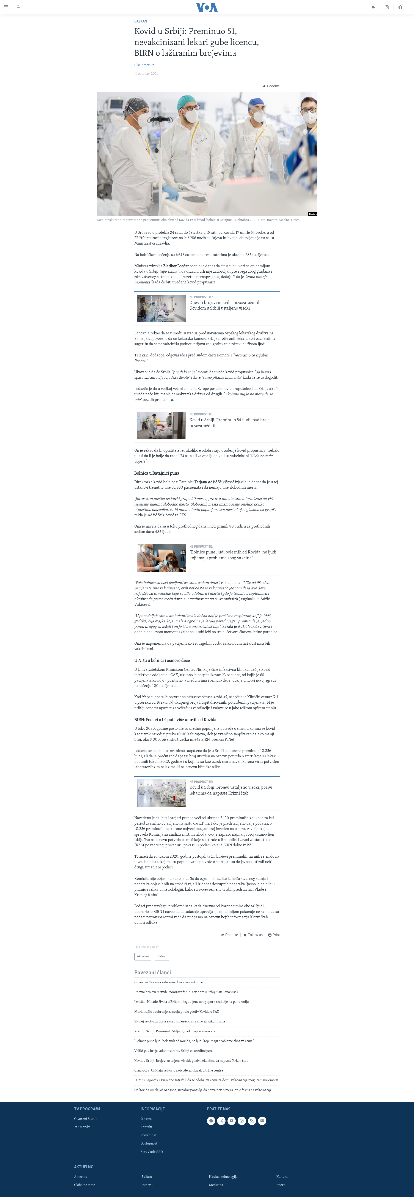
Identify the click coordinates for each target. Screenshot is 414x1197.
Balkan (140, 22)
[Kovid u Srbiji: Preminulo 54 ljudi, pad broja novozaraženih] (161, 425)
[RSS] (252, 1121)
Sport (280, 1185)
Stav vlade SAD (152, 1152)
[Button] (271, 86)
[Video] (373, 7)
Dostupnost (149, 1144)
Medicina (216, 1185)
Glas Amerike (144, 65)
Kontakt (146, 1127)
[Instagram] (387, 7)
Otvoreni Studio (85, 1119)
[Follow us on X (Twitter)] (221, 1121)
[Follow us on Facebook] (211, 1121)
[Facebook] (400, 7)
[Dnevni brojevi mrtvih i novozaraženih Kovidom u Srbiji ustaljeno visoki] (161, 308)
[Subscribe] (262, 1121)
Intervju (148, 1185)
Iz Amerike (82, 1127)
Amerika (80, 1177)
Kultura (282, 1177)
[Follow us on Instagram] (242, 1121)
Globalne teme (84, 1185)
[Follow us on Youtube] (231, 1121)
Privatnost (148, 1135)
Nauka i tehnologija (223, 1177)
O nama (146, 1119)
